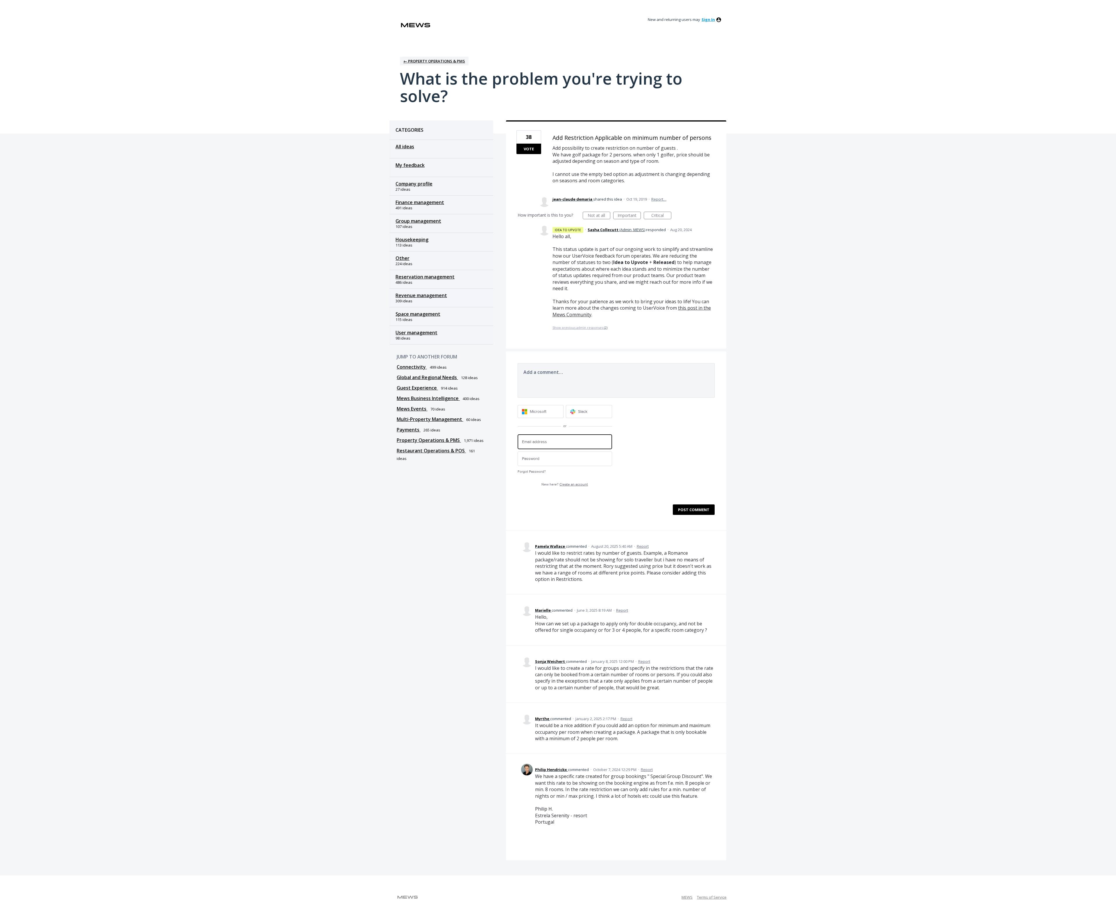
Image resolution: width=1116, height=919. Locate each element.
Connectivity (412, 367)
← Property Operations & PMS (434, 61)
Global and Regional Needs (427, 377)
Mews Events (412, 409)
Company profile (414, 184)
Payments (409, 430)
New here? (564, 484)
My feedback (410, 165)
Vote (529, 148)
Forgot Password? (532, 472)
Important (629, 216)
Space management (418, 314)
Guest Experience (417, 388)
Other (402, 258)
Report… (658, 199)
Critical (661, 216)
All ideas (405, 146)
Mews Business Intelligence (428, 398)
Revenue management (421, 295)
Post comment (693, 509)
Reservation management (425, 277)
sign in (708, 19)
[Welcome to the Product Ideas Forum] (415, 25)
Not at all (599, 216)
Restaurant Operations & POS (431, 450)
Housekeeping (412, 239)
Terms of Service (712, 897)
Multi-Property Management (430, 419)
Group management (418, 221)
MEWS (687, 897)
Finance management (420, 202)
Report (643, 546)
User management (416, 332)
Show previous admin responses (579, 327)
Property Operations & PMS (429, 440)
